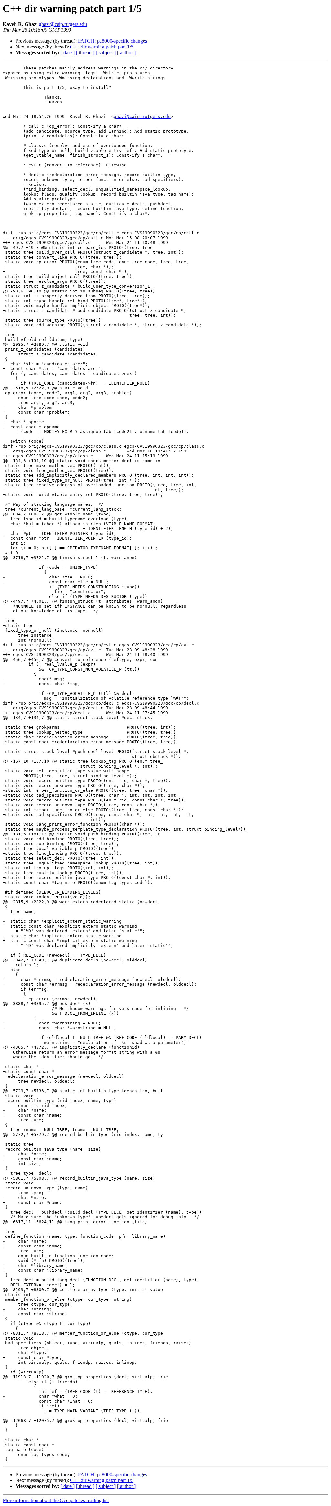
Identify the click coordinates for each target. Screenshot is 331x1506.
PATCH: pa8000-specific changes (112, 41)
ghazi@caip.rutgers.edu (63, 24)
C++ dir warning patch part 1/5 (101, 46)
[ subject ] (106, 52)
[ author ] (126, 52)
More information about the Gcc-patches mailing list (56, 1500)
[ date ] (67, 52)
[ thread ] (85, 52)
